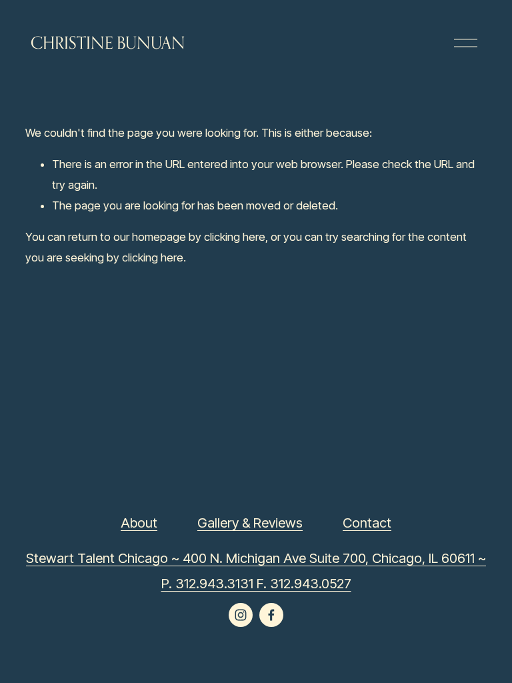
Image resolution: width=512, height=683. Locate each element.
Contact (367, 522)
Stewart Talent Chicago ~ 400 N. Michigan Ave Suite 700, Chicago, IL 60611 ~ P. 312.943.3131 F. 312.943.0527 (256, 570)
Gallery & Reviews (250, 522)
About (139, 522)
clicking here (234, 236)
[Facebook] (271, 615)
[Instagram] (241, 615)
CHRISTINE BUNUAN (108, 43)
